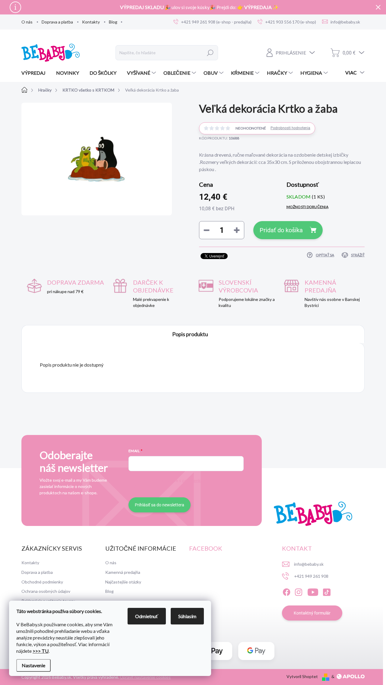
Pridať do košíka (281, 230)
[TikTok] (326, 591)
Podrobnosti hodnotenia (290, 128)
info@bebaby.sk (309, 564)
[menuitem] (35, 73)
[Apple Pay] (214, 651)
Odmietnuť (146, 616)
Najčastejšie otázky (123, 581)
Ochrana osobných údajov (45, 591)
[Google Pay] (256, 651)
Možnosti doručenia (307, 207)
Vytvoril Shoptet (302, 676)
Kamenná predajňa (122, 572)
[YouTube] (313, 591)
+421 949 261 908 (311, 576)
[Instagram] (298, 591)
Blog (113, 21)
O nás (27, 21)
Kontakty (91, 21)
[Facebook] (286, 591)
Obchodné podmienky (42, 581)
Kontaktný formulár (312, 613)
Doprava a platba (57, 21)
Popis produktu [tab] (190, 334)
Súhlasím (187, 616)
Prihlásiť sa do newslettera (159, 504)
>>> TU (41, 651)
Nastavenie (33, 665)
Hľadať (210, 52)
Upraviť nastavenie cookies (145, 677)
